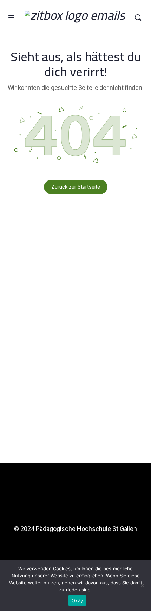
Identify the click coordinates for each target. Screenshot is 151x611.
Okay (77, 600)
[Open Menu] (11, 17)
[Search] (138, 17)
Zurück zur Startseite (75, 187)
